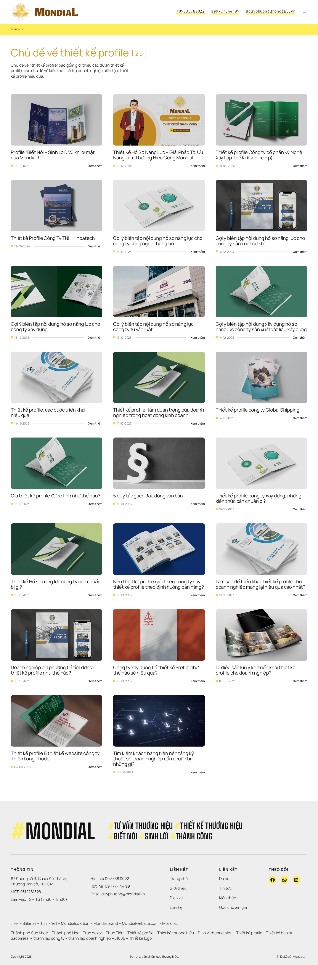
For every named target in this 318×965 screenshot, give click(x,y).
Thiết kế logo (140, 938)
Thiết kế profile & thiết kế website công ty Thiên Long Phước (56, 756)
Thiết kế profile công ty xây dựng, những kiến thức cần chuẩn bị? (259, 498)
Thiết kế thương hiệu (175, 932)
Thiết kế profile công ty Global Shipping (257, 410)
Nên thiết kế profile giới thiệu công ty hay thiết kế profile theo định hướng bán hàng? (158, 584)
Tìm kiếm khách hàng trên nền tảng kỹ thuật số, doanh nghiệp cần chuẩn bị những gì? (154, 758)
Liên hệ (176, 907)
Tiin (43, 923)
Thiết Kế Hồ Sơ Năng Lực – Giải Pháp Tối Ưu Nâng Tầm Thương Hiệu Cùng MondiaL (158, 155)
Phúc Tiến (115, 932)
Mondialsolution (75, 923)
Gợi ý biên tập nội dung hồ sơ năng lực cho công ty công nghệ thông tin (158, 241)
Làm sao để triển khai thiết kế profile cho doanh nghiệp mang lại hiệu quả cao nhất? (260, 584)
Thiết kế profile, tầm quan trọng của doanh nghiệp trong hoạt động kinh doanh (159, 412)
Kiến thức (227, 897)
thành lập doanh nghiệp (89, 938)
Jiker (15, 923)
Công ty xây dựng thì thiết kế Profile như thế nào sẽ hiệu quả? (156, 670)
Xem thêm (95, 166)
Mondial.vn (300, 956)
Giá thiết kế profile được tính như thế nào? (55, 495)
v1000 (120, 938)
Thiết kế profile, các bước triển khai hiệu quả (48, 412)
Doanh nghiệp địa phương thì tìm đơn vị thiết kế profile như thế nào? (53, 670)
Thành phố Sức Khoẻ (29, 932)
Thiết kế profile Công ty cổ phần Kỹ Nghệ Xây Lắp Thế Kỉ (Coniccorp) (259, 155)
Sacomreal (20, 938)
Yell (54, 923)
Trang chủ (17, 29)
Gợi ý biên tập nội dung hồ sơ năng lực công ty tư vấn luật (153, 327)
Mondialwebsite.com (140, 923)
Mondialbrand (105, 923)
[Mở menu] (304, 11)
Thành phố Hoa (66, 932)
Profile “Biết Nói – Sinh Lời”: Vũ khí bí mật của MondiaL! (53, 155)
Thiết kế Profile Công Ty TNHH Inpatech (53, 238)
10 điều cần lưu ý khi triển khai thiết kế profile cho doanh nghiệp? (256, 670)
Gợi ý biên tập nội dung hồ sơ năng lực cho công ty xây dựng (56, 327)
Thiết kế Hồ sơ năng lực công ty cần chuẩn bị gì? (56, 584)
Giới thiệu (178, 888)
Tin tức (225, 888)
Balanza (29, 923)
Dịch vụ (176, 897)
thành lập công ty (48, 938)
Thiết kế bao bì (279, 932)
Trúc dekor (92, 932)
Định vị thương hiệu (215, 932)
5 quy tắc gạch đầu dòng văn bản (148, 495)
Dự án (224, 878)
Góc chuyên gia (233, 907)
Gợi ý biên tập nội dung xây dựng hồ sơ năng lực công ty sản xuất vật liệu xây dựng (261, 327)
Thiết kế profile (140, 932)
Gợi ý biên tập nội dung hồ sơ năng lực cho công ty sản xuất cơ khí (261, 241)
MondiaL (169, 923)
